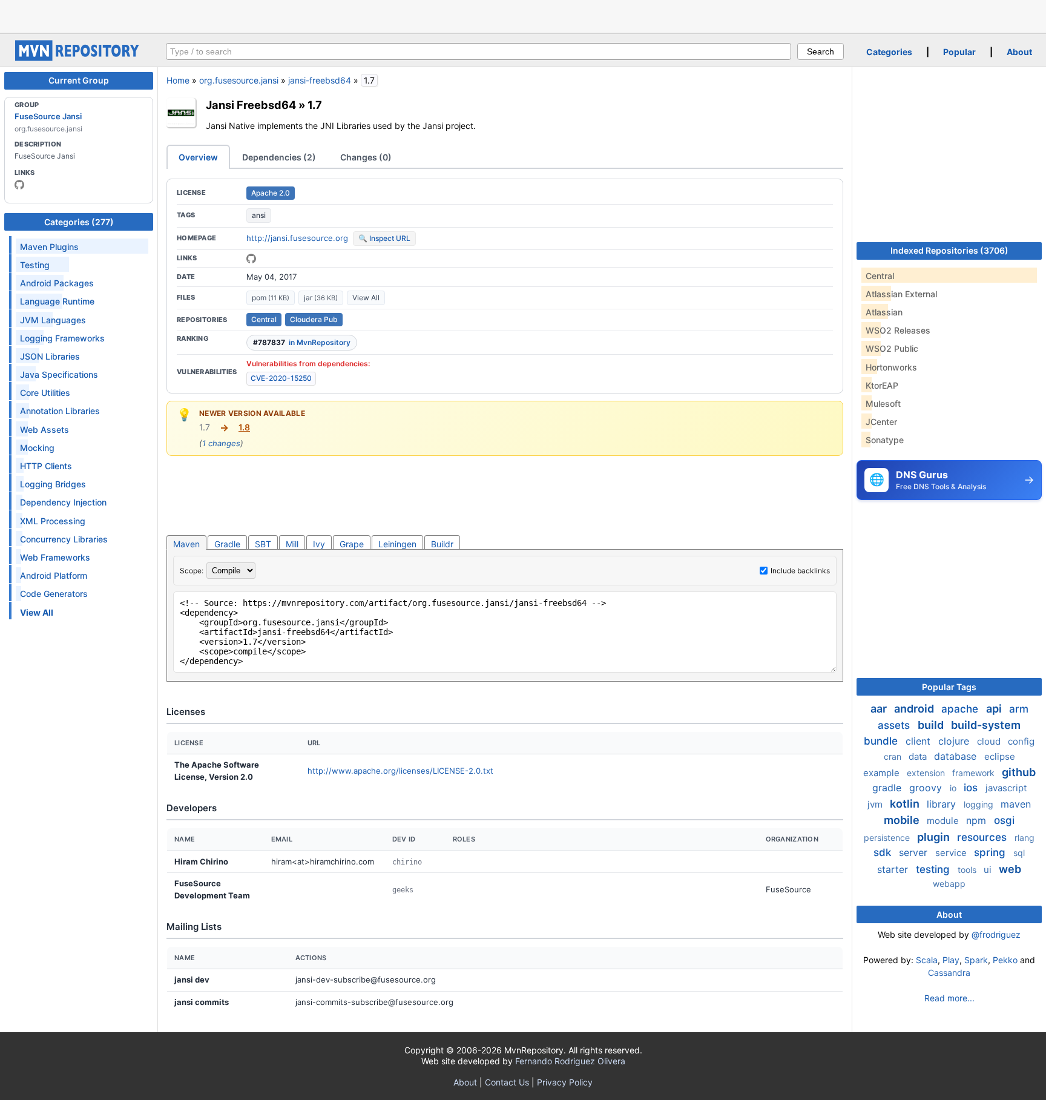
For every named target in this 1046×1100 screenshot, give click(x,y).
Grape (352, 544)
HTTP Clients (46, 466)
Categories (889, 52)
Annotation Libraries (60, 411)
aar (879, 708)
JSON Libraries (50, 356)
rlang (1024, 837)
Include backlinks (800, 570)
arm (1018, 709)
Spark (976, 960)
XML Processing (52, 521)
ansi (259, 215)
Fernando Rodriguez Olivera (570, 1061)
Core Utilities (45, 392)
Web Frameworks (55, 557)
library (943, 804)
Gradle (227, 544)
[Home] (78, 58)
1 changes (221, 443)
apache (961, 709)
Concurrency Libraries (64, 539)
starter (894, 869)
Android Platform (53, 575)
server (914, 852)
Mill (292, 544)
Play (950, 960)
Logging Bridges (53, 484)
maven (1016, 804)
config (1021, 741)
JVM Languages (53, 320)
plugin (934, 837)
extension (927, 773)
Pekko (1005, 960)
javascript (1006, 788)
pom (270, 297)
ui (989, 869)
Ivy (319, 544)
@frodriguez (996, 934)
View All (366, 297)
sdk (883, 852)
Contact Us (507, 1082)
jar (321, 297)
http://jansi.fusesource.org (297, 238)
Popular (959, 52)
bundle (882, 741)
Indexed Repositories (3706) (949, 250)
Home (177, 80)
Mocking (37, 448)
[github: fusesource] (19, 184)
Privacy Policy (565, 1082)
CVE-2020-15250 (281, 378)
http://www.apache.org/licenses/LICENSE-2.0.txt (400, 771)
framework (974, 773)
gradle (888, 788)
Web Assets (44, 429)
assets (895, 725)
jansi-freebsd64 (319, 80)
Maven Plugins (49, 247)
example (882, 773)
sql (1019, 853)
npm (977, 820)
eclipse (999, 756)
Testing (35, 265)
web (1010, 869)
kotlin (906, 803)
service (952, 852)
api (995, 708)
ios (972, 788)
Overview (198, 157)
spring (991, 852)
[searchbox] (478, 51)
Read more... (949, 998)
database (956, 756)
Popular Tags (949, 687)
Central (264, 319)
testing (934, 869)
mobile (903, 820)
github (1019, 772)
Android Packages (57, 283)
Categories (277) (79, 222)
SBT (263, 544)
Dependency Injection (63, 502)
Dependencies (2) (279, 157)
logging (980, 804)
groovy (927, 788)
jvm (876, 804)
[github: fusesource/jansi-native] (251, 258)
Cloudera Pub (314, 319)
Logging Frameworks (62, 338)
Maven (186, 544)
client (919, 741)
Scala (927, 960)
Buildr (442, 544)
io (954, 788)
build (932, 725)
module (944, 820)
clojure (955, 741)
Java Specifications (59, 374)
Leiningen (397, 544)
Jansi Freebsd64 (251, 104)
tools (968, 870)
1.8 (244, 427)
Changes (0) (366, 157)
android (915, 708)
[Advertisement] (523, 15)
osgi (1004, 820)
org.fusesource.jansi (238, 80)
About (1019, 52)
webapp (949, 883)
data (919, 756)
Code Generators (54, 593)
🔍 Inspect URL (384, 238)
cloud (990, 741)
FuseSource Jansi (48, 116)
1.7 (315, 104)
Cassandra (949, 972)
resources (983, 837)
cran (894, 756)
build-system (986, 725)
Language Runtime (57, 301)
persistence (888, 837)
